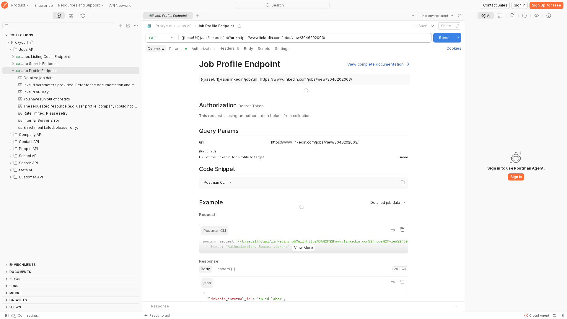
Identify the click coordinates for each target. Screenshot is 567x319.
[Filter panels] (6, 26)
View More (303, 247)
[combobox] (437, 15)
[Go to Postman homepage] (4, 5)
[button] (459, 15)
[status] (25, 315)
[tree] (70, 150)
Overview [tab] (155, 48)
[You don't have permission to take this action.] (197, 15)
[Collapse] (8, 42)
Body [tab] (248, 48)
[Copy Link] (457, 26)
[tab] (59, 15)
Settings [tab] (282, 48)
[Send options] (457, 38)
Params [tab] (176, 48)
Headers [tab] (229, 48)
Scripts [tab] (264, 48)
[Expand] (13, 56)
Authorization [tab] (203, 48)
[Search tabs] (412, 15)
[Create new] (120, 25)
